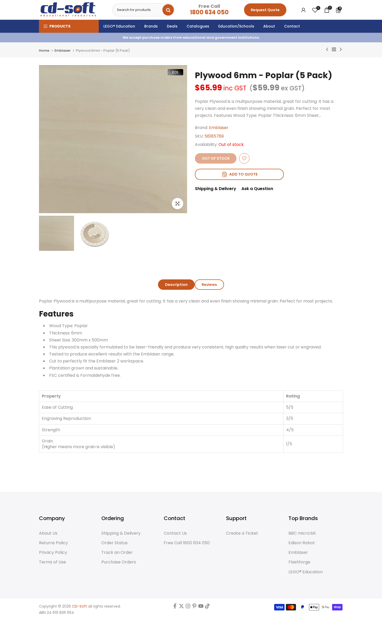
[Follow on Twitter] (181, 607)
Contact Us (175, 533)
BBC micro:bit (302, 533)
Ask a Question (257, 189)
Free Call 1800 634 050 (187, 543)
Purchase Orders (118, 562)
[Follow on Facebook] (174, 607)
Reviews (209, 284)
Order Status (114, 543)
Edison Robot (301, 543)
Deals (172, 26)
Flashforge (299, 562)
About (269, 26)
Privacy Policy (53, 552)
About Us (48, 533)
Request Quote (265, 9)
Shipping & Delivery (215, 189)
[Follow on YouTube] (200, 607)
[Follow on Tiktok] (207, 607)
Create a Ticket (242, 533)
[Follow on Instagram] (187, 607)
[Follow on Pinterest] (194, 607)
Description (176, 284)
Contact (292, 26)
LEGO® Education (119, 26)
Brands (151, 26)
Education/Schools (236, 26)
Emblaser (63, 50)
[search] (168, 10)
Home (44, 50)
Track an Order (117, 552)
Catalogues (198, 26)
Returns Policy (53, 543)
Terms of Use (52, 562)
